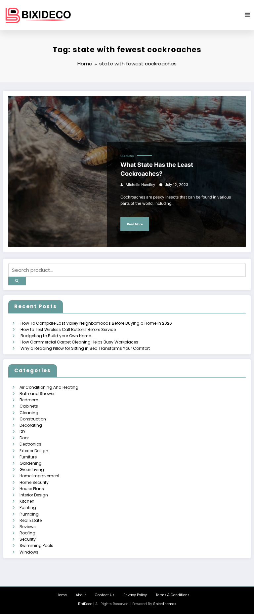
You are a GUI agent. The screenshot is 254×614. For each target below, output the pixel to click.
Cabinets (29, 406)
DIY (22, 431)
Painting (28, 507)
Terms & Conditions (173, 595)
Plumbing (29, 514)
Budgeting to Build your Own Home (56, 336)
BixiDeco (85, 603)
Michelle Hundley (140, 185)
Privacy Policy (135, 595)
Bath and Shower (37, 393)
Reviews (28, 526)
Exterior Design (34, 450)
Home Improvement (40, 476)
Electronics (30, 444)
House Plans (32, 488)
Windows (29, 552)
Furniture (28, 457)
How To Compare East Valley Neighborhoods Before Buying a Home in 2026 (96, 323)
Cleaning (127, 156)
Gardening (31, 463)
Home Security (34, 482)
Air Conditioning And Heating (49, 387)
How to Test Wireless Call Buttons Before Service (68, 329)
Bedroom (29, 400)
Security (28, 539)
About (81, 595)
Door (24, 438)
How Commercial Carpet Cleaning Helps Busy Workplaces (79, 342)
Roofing (27, 533)
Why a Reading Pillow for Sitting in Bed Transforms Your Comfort (85, 348)
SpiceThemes (164, 603)
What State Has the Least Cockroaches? (156, 169)
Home (62, 595)
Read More (135, 224)
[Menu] (247, 15)
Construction (33, 419)
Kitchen (27, 501)
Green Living (32, 469)
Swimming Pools (36, 545)
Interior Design (34, 495)
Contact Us (104, 595)
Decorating (31, 425)
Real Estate (31, 520)
